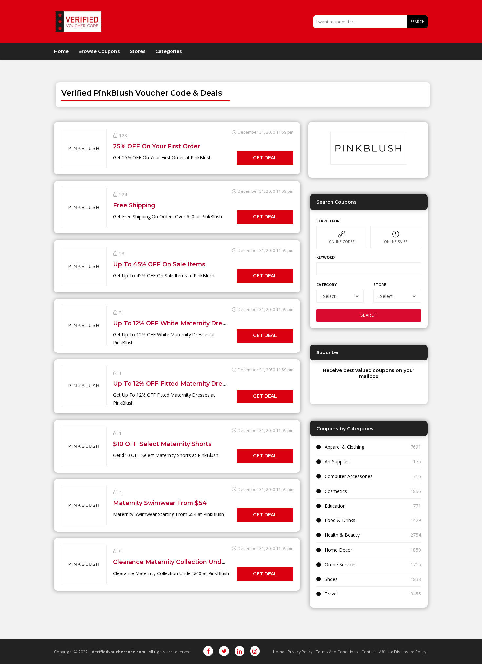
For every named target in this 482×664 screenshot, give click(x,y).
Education (335, 506)
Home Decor (338, 550)
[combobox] (340, 296)
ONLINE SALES (395, 241)
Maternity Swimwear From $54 (160, 502)
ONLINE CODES (341, 241)
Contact (368, 651)
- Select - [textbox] (329, 296)
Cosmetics (336, 491)
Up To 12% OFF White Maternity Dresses (174, 323)
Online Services (341, 564)
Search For (328, 220)
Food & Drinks (340, 520)
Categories (168, 51)
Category (326, 284)
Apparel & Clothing (344, 447)
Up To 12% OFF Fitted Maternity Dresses (174, 383)
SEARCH (368, 315)
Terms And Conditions (337, 651)
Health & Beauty (342, 535)
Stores (138, 51)
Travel (331, 594)
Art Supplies (337, 461)
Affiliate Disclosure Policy (402, 651)
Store (379, 284)
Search (418, 21)
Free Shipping (134, 205)
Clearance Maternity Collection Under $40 (177, 561)
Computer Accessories (348, 476)
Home (61, 51)
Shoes (331, 579)
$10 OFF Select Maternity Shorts (162, 443)
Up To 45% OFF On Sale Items (159, 264)
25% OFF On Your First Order (156, 146)
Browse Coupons (99, 51)
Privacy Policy (300, 651)
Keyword (325, 257)
